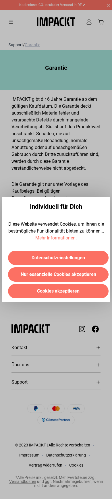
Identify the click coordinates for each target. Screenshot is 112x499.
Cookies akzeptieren (58, 291)
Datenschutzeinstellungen (58, 257)
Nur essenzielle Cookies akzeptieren (58, 274)
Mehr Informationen (55, 238)
